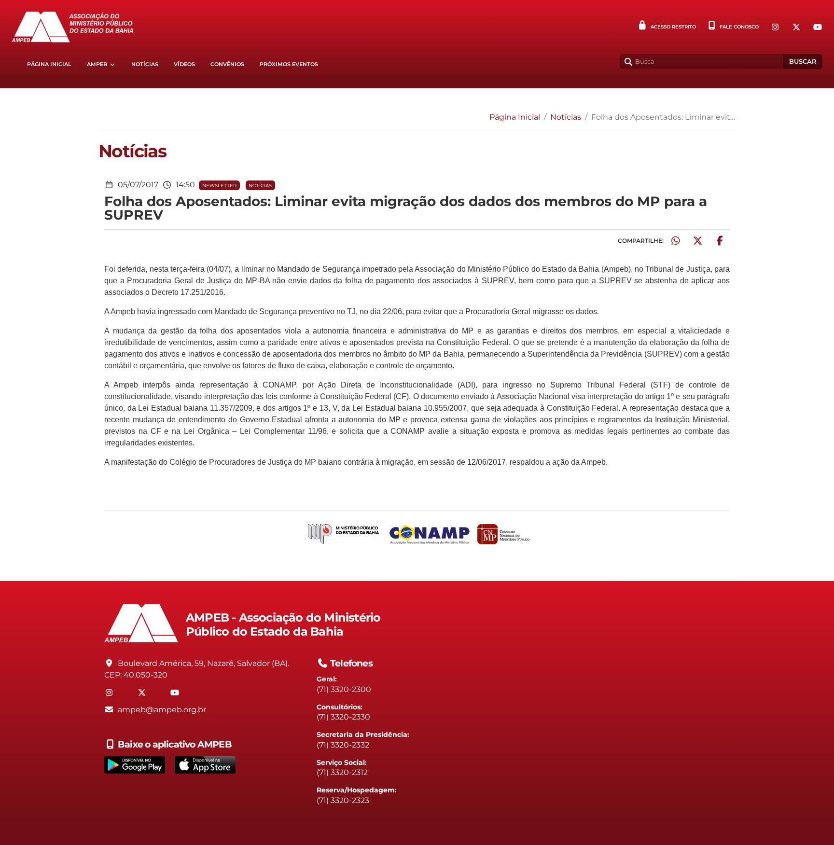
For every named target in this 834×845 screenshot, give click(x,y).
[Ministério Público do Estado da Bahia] (343, 534)
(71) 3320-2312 (342, 772)
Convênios (227, 64)
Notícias (144, 64)
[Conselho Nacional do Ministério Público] (503, 534)
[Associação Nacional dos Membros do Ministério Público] (429, 534)
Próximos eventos (289, 64)
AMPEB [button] (97, 64)
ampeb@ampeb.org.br (162, 709)
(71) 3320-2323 (343, 800)
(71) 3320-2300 (344, 689)
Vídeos (184, 64)
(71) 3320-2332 (343, 744)
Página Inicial (49, 64)
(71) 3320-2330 (343, 716)
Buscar (803, 61)
